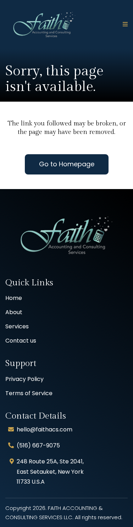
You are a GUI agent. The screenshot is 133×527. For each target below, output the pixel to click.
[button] (124, 24)
